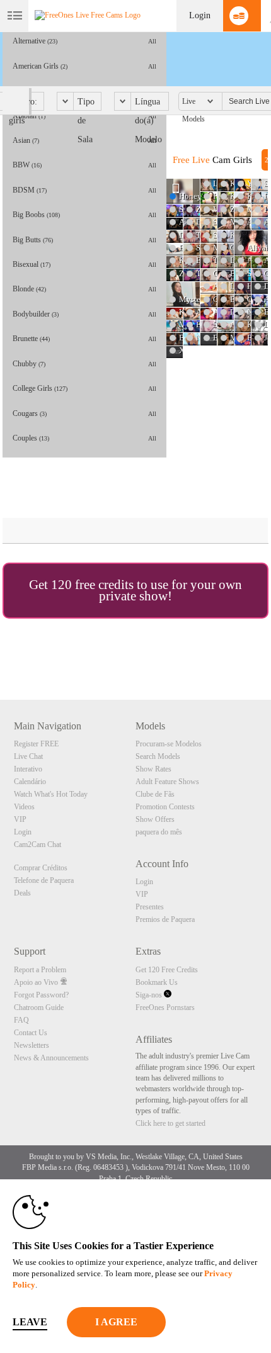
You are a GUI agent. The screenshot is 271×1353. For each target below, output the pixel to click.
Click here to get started (170, 1123)
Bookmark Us (157, 982)
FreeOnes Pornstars (165, 1007)
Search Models (158, 756)
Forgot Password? (41, 995)
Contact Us (30, 1032)
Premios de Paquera (165, 919)
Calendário (30, 781)
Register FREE (36, 743)
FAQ (21, 1020)
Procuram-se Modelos (169, 743)
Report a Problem (40, 969)
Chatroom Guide (39, 1007)
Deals (22, 893)
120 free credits (92, 584)
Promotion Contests (165, 806)
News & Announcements (51, 1057)
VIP (20, 819)
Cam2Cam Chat (37, 844)
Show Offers (155, 819)
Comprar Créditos (40, 867)
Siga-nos (150, 995)
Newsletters (31, 1045)
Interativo (28, 769)
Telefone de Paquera (44, 880)
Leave (30, 1322)
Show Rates (153, 769)
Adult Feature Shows (167, 781)
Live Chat (28, 756)
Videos (24, 806)
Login (199, 15)
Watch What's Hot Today (51, 794)
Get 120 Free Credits (167, 969)
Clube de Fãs (155, 794)
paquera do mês (159, 832)
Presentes (150, 906)
